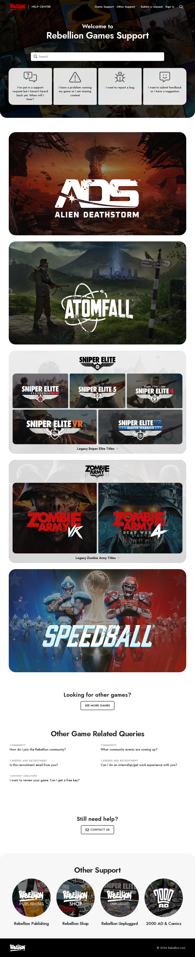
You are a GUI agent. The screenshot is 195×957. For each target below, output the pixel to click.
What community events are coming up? (129, 749)
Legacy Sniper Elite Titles (96, 449)
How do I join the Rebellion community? (38, 749)
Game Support (104, 7)
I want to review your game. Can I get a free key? (45, 780)
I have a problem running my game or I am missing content (75, 91)
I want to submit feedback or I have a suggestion (165, 89)
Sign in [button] (169, 7)
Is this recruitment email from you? (34, 765)
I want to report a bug (120, 87)
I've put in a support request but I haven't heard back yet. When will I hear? (30, 93)
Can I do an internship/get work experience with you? (139, 765)
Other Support (126, 7)
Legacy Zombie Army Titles (96, 558)
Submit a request (152, 7)
